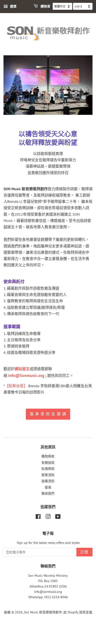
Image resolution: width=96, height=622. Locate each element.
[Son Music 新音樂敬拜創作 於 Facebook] (38, 517)
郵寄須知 (48, 475)
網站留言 (22, 368)
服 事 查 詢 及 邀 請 (48, 414)
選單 (13, 6)
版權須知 (48, 481)
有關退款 (48, 462)
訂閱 (84, 552)
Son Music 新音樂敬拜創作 (43, 612)
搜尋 (48, 487)
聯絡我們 (48, 493)
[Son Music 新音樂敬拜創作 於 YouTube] (58, 517)
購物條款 (48, 456)
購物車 (45, 6)
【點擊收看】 (16, 385)
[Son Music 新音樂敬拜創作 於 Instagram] (48, 517)
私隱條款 (48, 469)
